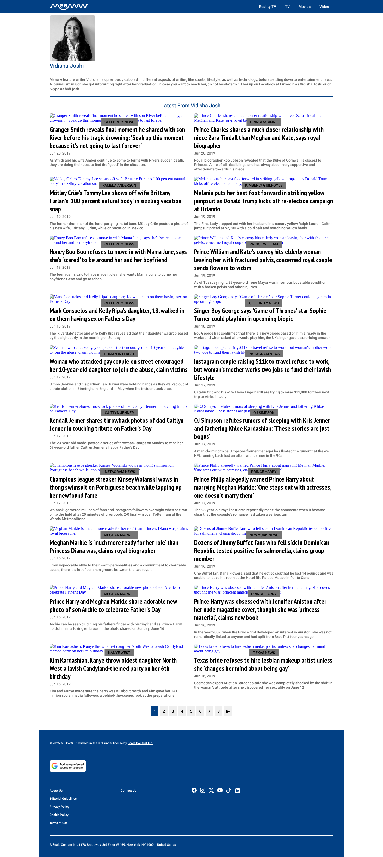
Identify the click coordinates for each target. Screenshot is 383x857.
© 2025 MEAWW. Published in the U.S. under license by (89, 743)
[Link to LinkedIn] (237, 791)
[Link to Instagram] (202, 790)
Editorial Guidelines (63, 798)
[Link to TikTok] (228, 791)
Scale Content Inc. (140, 743)
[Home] (69, 6)
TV (287, 6)
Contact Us (128, 790)
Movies (305, 6)
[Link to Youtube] (220, 790)
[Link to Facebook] (194, 790)
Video (324, 6)
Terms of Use (58, 823)
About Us (56, 790)
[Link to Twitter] (211, 790)
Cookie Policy (59, 815)
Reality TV (267, 6)
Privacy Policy (59, 807)
